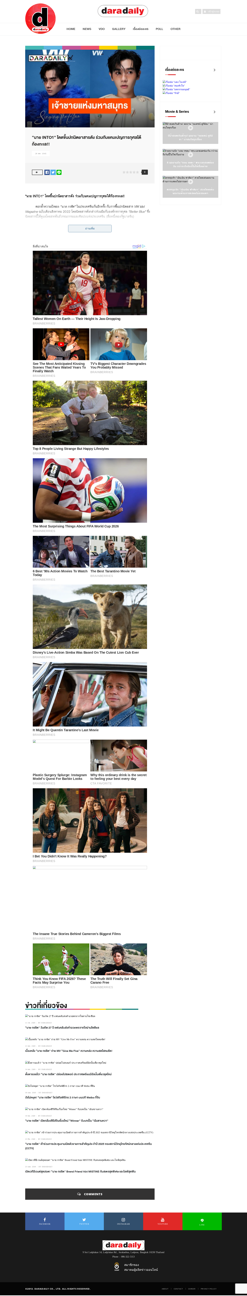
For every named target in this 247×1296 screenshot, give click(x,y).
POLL (159, 28)
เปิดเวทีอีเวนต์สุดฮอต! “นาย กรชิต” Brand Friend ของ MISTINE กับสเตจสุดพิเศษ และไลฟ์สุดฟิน (80, 1171)
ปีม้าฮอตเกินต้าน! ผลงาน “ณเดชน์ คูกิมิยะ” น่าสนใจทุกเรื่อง (190, 137)
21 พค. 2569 (30, 1046)
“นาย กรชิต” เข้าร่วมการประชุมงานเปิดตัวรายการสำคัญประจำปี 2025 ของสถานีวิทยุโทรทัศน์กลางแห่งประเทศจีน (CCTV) (88, 1146)
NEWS (87, 28)
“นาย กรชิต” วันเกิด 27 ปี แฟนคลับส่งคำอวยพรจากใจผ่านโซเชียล (62, 1027)
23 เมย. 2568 (30, 1167)
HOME (71, 28)
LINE (202, 1225)
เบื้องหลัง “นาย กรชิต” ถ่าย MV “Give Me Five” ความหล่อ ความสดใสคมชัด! (68, 1051)
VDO (102, 28)
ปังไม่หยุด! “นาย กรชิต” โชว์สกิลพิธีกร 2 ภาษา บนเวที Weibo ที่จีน (62, 1097)
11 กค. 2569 (30, 1023)
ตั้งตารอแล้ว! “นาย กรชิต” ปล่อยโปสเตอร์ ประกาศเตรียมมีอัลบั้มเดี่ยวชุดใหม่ (68, 1074)
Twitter (84, 1224)
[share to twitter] (53, 172)
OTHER (175, 28)
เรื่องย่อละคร (140, 28)
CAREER (192, 1289)
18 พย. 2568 (30, 1116)
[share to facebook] (47, 172)
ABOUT (165, 1289)
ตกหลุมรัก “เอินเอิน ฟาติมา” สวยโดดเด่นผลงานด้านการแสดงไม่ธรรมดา (190, 191)
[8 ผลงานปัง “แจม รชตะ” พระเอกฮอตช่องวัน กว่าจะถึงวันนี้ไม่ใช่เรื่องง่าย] (190, 155)
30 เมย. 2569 (30, 1093)
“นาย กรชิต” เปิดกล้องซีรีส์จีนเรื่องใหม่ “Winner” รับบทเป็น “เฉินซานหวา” (66, 1120)
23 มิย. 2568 (30, 1139)
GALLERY (119, 28)
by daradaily (45, 1023)
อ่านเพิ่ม (90, 228)
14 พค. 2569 (30, 1069)
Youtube (163, 1224)
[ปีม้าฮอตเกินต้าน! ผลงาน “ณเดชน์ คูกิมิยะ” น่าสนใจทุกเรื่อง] (190, 128)
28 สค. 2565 (40, 153)
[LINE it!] (58, 172)
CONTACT (178, 1289)
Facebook (45, 1224)
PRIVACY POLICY (209, 1289)
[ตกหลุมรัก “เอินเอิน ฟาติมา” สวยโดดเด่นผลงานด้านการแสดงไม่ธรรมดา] (190, 182)
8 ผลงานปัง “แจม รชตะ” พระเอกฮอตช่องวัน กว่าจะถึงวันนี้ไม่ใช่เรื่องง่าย (190, 164)
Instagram (123, 1224)
